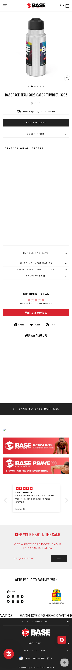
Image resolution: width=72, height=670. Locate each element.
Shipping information (36, 263)
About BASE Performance (36, 270)
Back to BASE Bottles (38, 408)
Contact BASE (36, 276)
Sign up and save (35, 621)
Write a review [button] (36, 312)
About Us (35, 643)
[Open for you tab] (61, 640)
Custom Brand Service (42, 667)
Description (36, 134)
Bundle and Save (36, 253)
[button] (6, 500)
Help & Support (35, 651)
